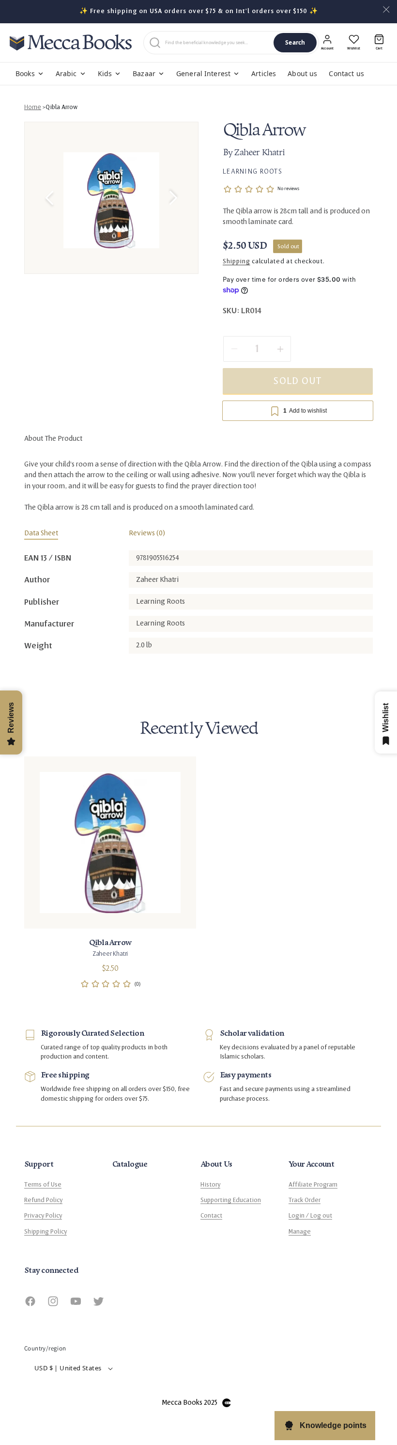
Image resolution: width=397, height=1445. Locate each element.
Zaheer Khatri (259, 153)
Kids (105, 73)
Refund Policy (43, 1200)
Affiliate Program (313, 1184)
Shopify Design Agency (226, 1402)
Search (295, 42)
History (210, 1184)
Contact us (346, 73)
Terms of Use (42, 1184)
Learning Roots (252, 171)
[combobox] (217, 43)
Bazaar (144, 73)
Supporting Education (230, 1200)
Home (32, 107)
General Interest (203, 73)
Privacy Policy (43, 1216)
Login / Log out (310, 1216)
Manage (300, 1232)
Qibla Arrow (61, 107)
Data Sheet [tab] (41, 533)
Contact (211, 1216)
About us (302, 73)
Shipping (236, 261)
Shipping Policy (45, 1232)
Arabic (66, 73)
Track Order (305, 1200)
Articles (263, 73)
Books (25, 73)
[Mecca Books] (71, 42)
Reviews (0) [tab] (147, 533)
